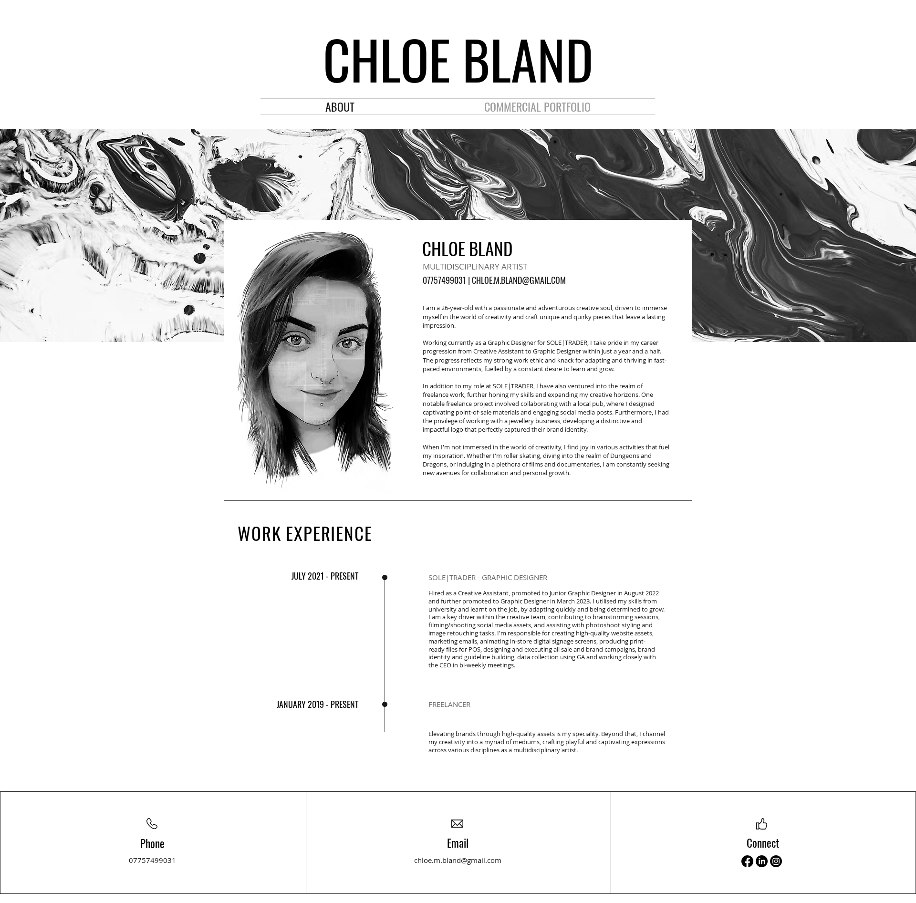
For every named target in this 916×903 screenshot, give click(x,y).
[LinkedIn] (762, 861)
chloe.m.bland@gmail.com (457, 860)
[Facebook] (747, 861)
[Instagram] (776, 861)
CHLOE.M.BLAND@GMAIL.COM (519, 280)
